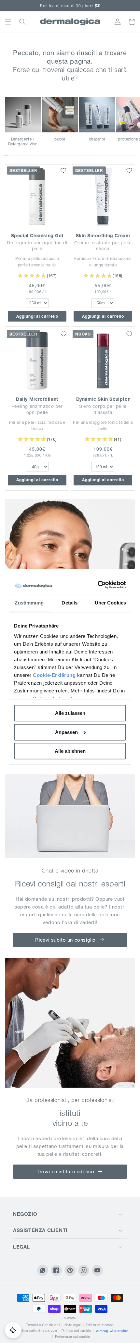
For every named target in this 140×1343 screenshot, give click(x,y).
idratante (97, 139)
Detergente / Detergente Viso (23, 142)
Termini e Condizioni (43, 1325)
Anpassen (66, 732)
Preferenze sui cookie (72, 1337)
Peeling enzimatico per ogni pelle (37, 409)
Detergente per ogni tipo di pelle (37, 245)
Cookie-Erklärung (54, 675)
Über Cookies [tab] (110, 602)
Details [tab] (69, 602)
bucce (59, 139)
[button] (8, 22)
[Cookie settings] (13, 1330)
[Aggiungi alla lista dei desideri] (63, 170)
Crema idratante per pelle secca (103, 245)
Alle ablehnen (70, 751)
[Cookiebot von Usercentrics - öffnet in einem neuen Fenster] (98, 584)
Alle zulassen (70, 713)
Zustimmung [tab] (29, 602)
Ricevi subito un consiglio (65, 940)
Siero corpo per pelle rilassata (103, 409)
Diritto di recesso (100, 1325)
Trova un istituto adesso (65, 1171)
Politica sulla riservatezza (36, 1331)
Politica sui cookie (76, 1331)
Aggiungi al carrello (37, 316)
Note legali (73, 1325)
